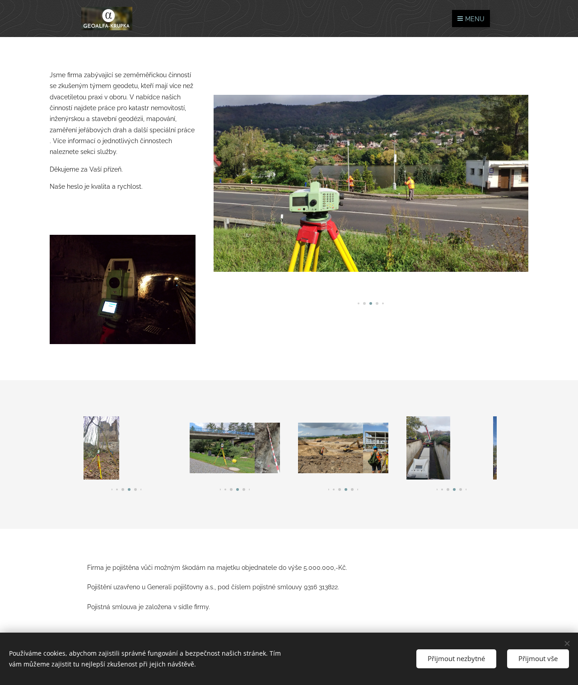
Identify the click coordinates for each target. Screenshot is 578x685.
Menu (475, 19)
